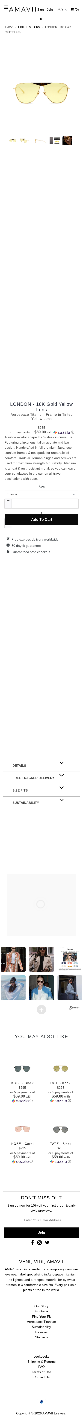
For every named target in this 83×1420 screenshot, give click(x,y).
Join (50, 9)
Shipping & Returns (41, 1361)
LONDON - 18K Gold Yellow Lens (41, 407)
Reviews (41, 1332)
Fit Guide (41, 1311)
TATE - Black (60, 1144)
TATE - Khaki (60, 1083)
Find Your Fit (41, 1316)
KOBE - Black (22, 1083)
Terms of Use (41, 1372)
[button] (41, 432)
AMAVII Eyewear (54, 1413)
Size (42, 487)
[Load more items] (41, 1009)
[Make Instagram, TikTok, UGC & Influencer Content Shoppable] (74, 1008)
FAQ (41, 1366)
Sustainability (41, 1327)
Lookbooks (41, 1356)
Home (9, 27)
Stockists (41, 1337)
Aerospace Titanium (41, 1321)
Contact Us (41, 1377)
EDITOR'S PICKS (29, 27)
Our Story (41, 1306)
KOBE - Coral (22, 1144)
